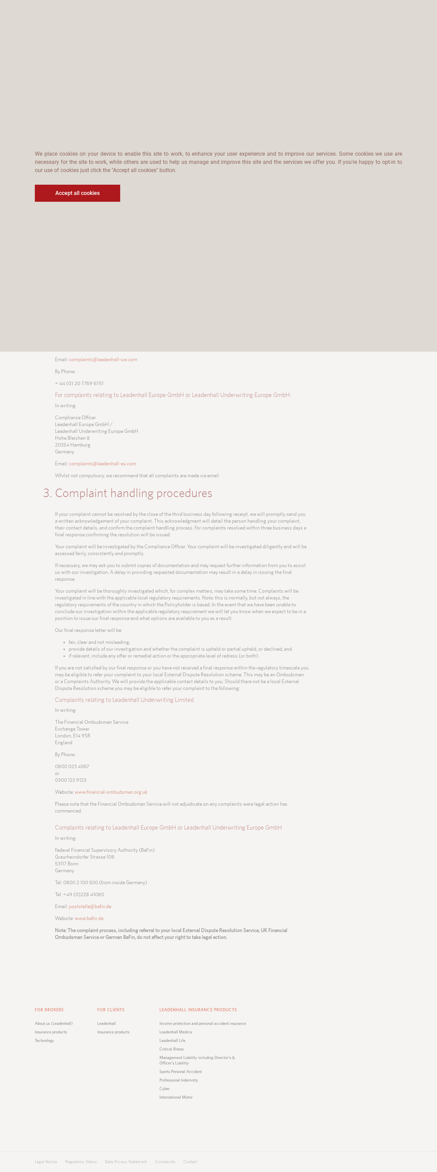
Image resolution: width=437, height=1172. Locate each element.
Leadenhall (106, 1023)
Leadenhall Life (172, 1041)
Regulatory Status (80, 1162)
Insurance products (51, 1032)
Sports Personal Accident (180, 1072)
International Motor (176, 1097)
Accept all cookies (77, 193)
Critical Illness (171, 1049)
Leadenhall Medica (175, 1032)
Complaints (165, 1162)
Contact (190, 1162)
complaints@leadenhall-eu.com (102, 463)
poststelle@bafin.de (90, 906)
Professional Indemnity (178, 1080)
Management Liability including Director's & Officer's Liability (197, 1060)
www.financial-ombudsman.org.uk (111, 792)
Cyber (164, 1089)
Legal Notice (46, 1162)
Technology (44, 1041)
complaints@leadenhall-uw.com (103, 359)
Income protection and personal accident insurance (202, 1023)
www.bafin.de (89, 918)
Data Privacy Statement (126, 1162)
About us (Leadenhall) (54, 1023)
